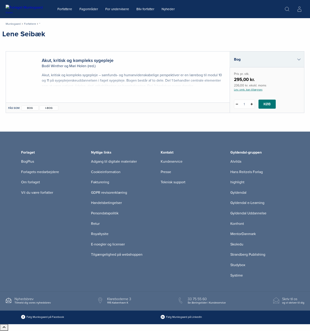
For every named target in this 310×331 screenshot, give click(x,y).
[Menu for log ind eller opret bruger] (299, 9)
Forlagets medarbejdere (40, 172)
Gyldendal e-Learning (247, 203)
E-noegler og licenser (108, 244)
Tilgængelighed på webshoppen (117, 254)
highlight (237, 182)
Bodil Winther (52, 66)
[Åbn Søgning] (287, 9)
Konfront (237, 223)
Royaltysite (99, 234)
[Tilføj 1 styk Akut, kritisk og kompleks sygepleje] (252, 104)
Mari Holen (77, 66)
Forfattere (64, 9)
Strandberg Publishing (247, 254)
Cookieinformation (106, 172)
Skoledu (236, 244)
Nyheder (168, 9)
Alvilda (235, 161)
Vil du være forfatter (37, 192)
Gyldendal (238, 192)
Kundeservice (171, 161)
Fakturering (100, 182)
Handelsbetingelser (106, 203)
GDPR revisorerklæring (109, 192)
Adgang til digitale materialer (114, 161)
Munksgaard (13, 23)
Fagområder (88, 9)
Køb (267, 104)
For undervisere (117, 9)
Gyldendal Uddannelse (248, 213)
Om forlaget (30, 182)
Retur (95, 223)
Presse (166, 172)
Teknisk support (173, 182)
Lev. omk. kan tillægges (248, 89)
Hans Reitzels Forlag (246, 172)
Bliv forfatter (145, 9)
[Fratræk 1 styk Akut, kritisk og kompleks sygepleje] (237, 104)
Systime (236, 275)
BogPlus (27, 161)
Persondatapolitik (104, 213)
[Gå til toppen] (4, 327)
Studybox (237, 265)
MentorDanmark (243, 234)
